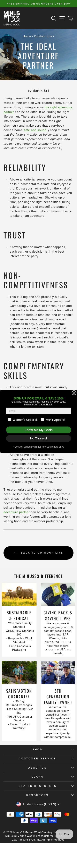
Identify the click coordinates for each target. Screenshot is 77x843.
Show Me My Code (38, 430)
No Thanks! (38, 438)
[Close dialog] (74, 393)
